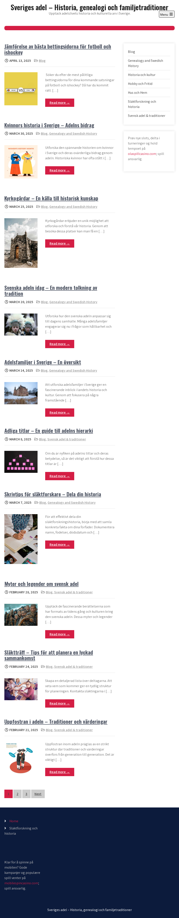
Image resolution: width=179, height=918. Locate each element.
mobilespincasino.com (21, 883)
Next (37, 794)
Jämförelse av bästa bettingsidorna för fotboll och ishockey (57, 49)
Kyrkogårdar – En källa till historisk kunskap (51, 198)
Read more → (60, 102)
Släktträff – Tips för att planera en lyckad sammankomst (48, 655)
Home (13, 821)
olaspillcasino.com (142, 153)
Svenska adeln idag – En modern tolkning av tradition (50, 290)
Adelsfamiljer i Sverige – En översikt (42, 362)
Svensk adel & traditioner (66, 439)
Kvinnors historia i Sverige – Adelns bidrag (49, 125)
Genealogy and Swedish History (73, 133)
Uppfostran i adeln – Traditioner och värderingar (55, 721)
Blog (42, 60)
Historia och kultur (141, 74)
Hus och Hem (137, 92)
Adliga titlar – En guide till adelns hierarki (48, 430)
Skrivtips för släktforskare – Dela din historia (52, 494)
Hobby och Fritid (140, 83)
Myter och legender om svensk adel (41, 583)
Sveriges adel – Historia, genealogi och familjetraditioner (89, 7)
